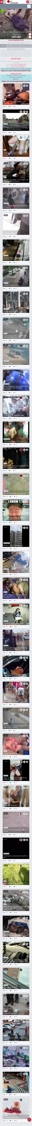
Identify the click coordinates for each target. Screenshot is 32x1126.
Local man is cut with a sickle (13, 883)
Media (5, 85)
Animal (6, 1115)
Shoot (5, 123)
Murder (6, 255)
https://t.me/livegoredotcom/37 (16, 81)
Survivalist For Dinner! (11, 1117)
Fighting (6, 203)
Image (5, 1099)
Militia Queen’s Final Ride (12, 675)
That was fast (7, 363)
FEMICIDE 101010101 (10, 805)
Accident (6, 361)
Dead (5, 413)
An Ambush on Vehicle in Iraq (13, 415)
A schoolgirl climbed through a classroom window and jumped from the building (16, 1064)
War (5, 177)
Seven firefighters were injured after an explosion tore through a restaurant (15, 388)
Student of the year (10, 1013)
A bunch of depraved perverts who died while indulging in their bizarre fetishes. (15, 154)
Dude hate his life (9, 987)
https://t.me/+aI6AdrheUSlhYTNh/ (18, 64)
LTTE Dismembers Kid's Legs (13, 441)
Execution (7, 543)
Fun (5, 99)
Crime (5, 592)
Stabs (5, 333)
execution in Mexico (10, 753)
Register (30, 1)
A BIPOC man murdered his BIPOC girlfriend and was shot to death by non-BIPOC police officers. (15, 128)
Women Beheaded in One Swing (14, 493)
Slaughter (7, 439)
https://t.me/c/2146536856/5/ (18, 65)
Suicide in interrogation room (13, 623)
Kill (5, 673)
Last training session (10, 311)
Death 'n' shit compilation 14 (13, 545)
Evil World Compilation (11, 571)
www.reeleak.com (16, 40)
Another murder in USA (11, 285)
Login (27, 1)
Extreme (6, 569)
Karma (5, 1089)
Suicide (6, 621)
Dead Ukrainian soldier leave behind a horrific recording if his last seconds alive (15, 908)
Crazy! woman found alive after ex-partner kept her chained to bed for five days (15, 596)
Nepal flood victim (9, 701)
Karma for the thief (9, 233)
